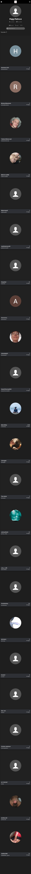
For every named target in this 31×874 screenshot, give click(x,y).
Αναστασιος (4, 317)
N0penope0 (4, 210)
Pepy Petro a (15, 19)
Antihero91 (4, 818)
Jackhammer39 (5, 246)
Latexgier (4, 460)
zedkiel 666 (4, 853)
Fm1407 (3, 675)
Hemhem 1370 (5, 67)
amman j (3, 639)
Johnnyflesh (4, 532)
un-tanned (4, 782)
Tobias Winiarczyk (6, 139)
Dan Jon (3, 711)
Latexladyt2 (4, 353)
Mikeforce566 (5, 175)
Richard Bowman (6, 103)
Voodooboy (4, 603)
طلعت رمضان (4, 568)
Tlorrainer (4, 496)
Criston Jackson (6, 746)
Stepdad (3, 282)
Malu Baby (4, 425)
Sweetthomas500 (6, 389)
